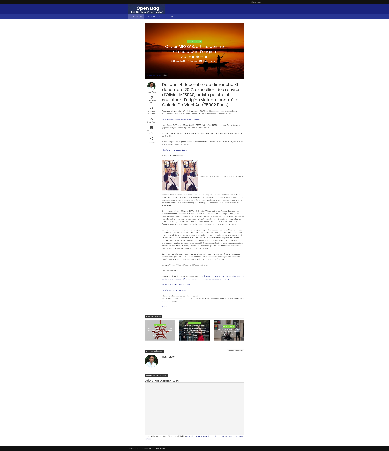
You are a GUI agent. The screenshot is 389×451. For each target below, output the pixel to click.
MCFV (164, 307)
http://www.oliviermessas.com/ (174, 290)
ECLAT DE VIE (150, 17)
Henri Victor (194, 61)
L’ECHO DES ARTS (135, 17)
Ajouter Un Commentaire (151, 112)
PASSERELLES (163, 17)
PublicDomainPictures (153, 75)
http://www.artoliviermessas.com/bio (176, 285)
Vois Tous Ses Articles (235, 351)
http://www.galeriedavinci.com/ (174, 150)
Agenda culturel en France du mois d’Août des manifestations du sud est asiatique (160, 330)
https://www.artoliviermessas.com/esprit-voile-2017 (182, 119)
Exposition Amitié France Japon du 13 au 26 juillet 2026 (229, 330)
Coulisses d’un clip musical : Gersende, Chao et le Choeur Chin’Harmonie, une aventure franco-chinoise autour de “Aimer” (194, 330)
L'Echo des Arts (194, 42)
